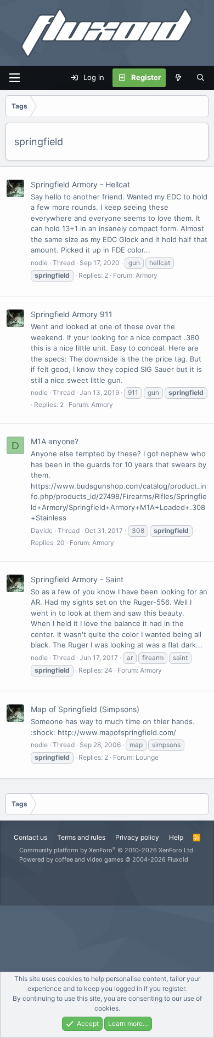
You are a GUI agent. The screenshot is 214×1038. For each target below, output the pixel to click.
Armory (146, 275)
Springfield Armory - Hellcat (80, 184)
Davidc (42, 530)
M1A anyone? (54, 441)
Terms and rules (81, 837)
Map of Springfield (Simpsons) (85, 709)
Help (176, 837)
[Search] (200, 78)
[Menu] (14, 77)
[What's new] (178, 78)
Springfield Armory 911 (71, 314)
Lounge (147, 757)
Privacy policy (137, 837)
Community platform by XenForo (107, 850)
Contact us (30, 837)
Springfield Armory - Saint (77, 579)
